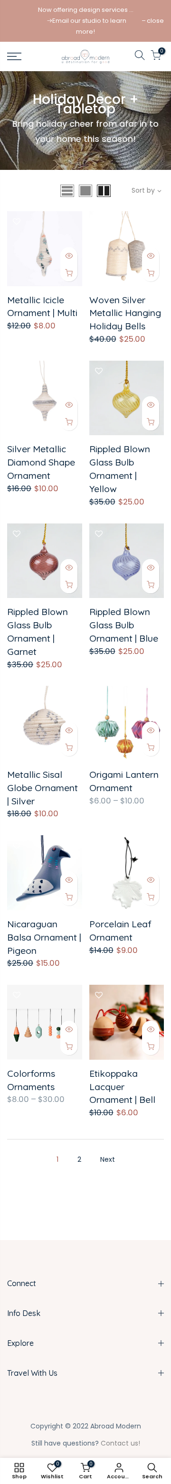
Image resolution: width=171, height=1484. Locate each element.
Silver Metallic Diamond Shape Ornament (41, 462)
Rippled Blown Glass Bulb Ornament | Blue (123, 625)
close (155, 20)
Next (107, 1159)
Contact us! (120, 1443)
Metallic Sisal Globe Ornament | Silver (42, 787)
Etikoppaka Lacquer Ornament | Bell (122, 1086)
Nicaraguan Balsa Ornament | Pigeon (44, 937)
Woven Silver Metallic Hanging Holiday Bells (125, 313)
